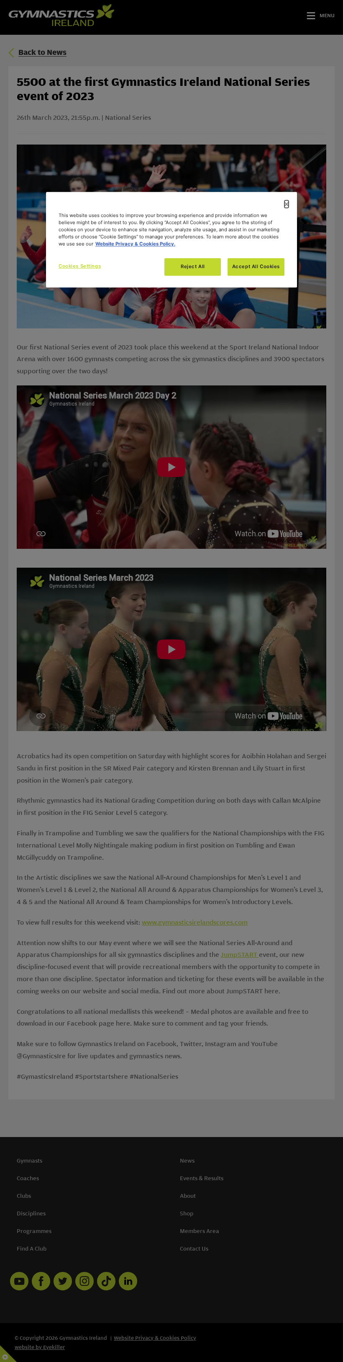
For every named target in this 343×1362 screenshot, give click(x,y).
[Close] (286, 204)
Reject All (193, 266)
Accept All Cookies (256, 266)
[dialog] (171, 239)
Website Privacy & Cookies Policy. (135, 244)
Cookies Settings (80, 266)
